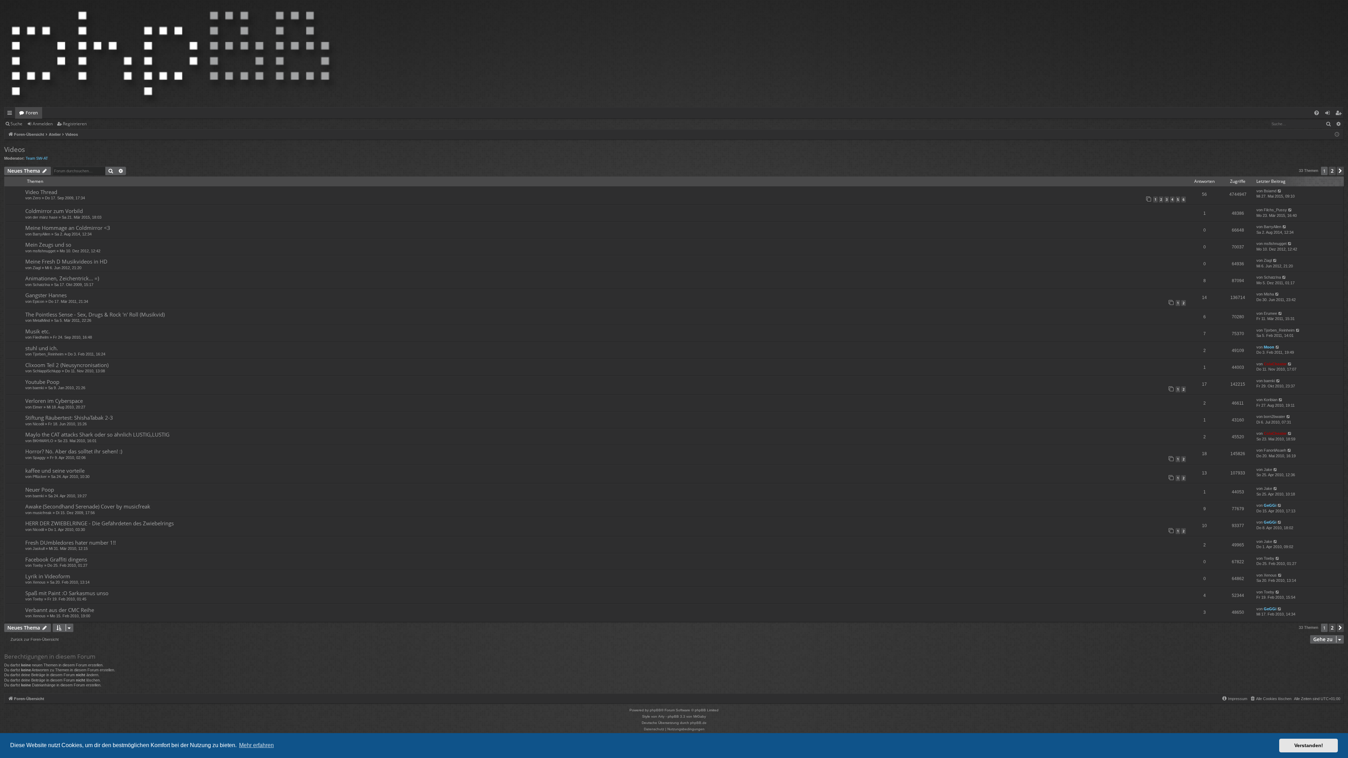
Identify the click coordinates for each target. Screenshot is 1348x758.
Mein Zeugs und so (48, 244)
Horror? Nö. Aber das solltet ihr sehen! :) (73, 451)
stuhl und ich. (41, 348)
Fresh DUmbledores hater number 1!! (70, 542)
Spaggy (39, 458)
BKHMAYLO (43, 441)
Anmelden (43, 124)
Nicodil (38, 424)
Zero (37, 198)
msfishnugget (44, 251)
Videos (14, 149)
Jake (1268, 469)
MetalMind (41, 320)
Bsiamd (1270, 191)
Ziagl (37, 268)
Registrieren (75, 124)
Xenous (39, 582)
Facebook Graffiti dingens (56, 559)
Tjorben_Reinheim (1279, 330)
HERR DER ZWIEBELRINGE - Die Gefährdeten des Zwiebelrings (99, 523)
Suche (16, 124)
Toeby (38, 565)
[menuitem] (1316, 113)
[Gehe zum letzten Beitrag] (1279, 191)
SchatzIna (41, 284)
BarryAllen (41, 234)
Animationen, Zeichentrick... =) (62, 278)
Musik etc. (37, 331)
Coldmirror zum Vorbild (54, 210)
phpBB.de (698, 723)
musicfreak (42, 513)
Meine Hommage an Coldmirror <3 (67, 227)
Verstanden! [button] (1308, 745)
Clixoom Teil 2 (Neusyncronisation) (66, 364)
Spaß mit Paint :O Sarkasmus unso (66, 593)
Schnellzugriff (11, 114)
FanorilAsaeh (1275, 450)
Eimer (37, 407)
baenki (38, 388)
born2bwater (1274, 416)
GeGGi (1270, 505)
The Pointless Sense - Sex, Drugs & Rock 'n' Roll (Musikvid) (95, 314)
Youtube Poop (42, 381)
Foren (32, 112)
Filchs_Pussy (1275, 210)
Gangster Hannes (46, 295)
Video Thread (41, 191)
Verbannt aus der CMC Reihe (59, 609)
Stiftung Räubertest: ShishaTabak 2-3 (69, 417)
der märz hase (45, 217)
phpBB (655, 710)
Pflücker (40, 476)
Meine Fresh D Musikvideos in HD (66, 261)
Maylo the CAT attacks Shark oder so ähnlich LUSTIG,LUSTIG (97, 434)
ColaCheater (1275, 364)
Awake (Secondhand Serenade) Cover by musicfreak (87, 506)
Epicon (38, 301)
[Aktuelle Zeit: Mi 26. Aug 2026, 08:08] (1337, 135)
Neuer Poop (39, 489)
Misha (1269, 294)
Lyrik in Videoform (47, 576)
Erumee (1270, 313)
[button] (1340, 171)
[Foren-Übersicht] (170, 53)
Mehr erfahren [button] (256, 745)
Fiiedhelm (41, 337)
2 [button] (1332, 170)
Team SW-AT (37, 158)
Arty (661, 716)
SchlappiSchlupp (47, 371)
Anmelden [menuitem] (1329, 114)
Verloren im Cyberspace (54, 400)
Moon (1269, 347)
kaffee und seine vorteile (55, 470)
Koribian (1270, 400)
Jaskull (39, 548)
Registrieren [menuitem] (1340, 114)
